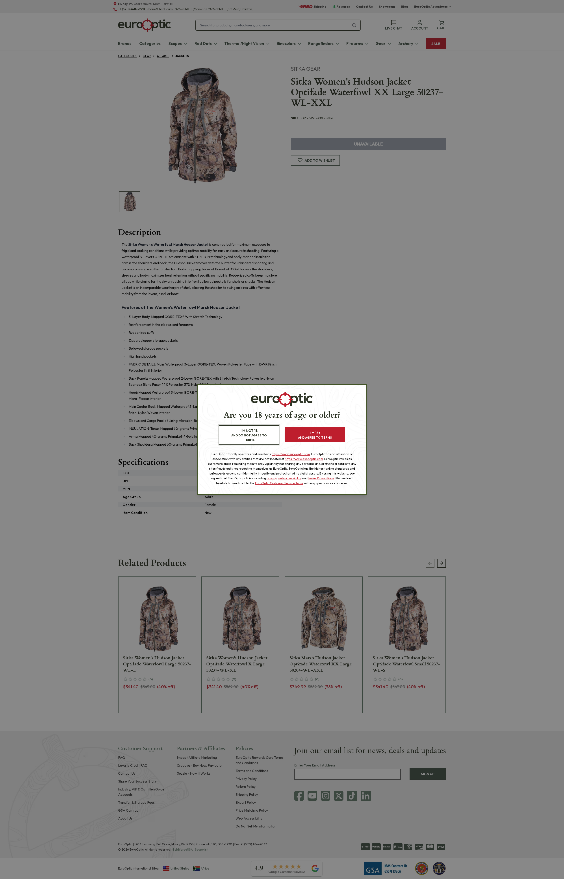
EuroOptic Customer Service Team (279, 483)
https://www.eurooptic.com (291, 454)
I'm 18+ (315, 435)
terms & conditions (321, 478)
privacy (271, 478)
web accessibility (289, 478)
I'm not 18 (249, 435)
